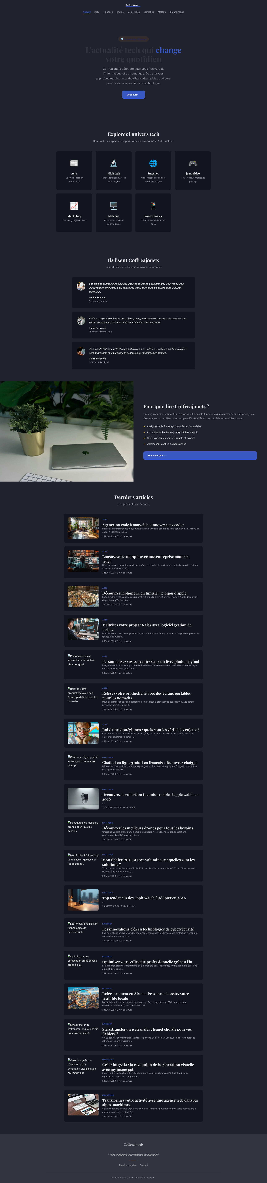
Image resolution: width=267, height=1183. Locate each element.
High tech (108, 12)
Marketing (149, 12)
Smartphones (177, 12)
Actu (96, 12)
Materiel (162, 12)
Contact (144, 1165)
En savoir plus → (157, 455)
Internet (120, 12)
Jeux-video (134, 12)
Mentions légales (127, 1165)
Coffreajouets (133, 1144)
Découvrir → (134, 94)
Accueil (87, 12)
